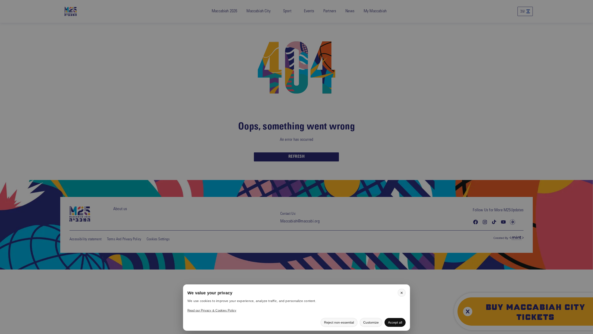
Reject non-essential (339, 322)
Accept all (395, 322)
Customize (371, 322)
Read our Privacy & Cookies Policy (211, 310)
